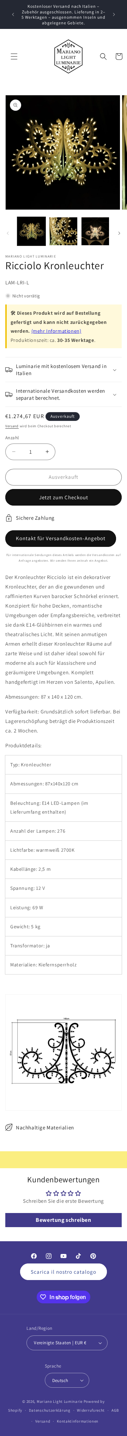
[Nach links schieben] (8, 233)
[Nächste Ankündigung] (114, 14)
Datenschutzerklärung (50, 1410)
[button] (14, 56)
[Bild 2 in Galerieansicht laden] (63, 231)
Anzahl (12, 438)
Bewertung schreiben (63, 1220)
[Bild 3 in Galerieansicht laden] (95, 231)
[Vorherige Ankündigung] (13, 14)
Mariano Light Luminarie (60, 1401)
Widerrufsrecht (91, 1410)
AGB (115, 1410)
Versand (12, 426)
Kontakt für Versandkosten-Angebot (60, 538)
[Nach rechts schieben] (119, 233)
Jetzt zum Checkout (63, 497)
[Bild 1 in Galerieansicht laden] (31, 231)
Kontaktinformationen (77, 1421)
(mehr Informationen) (56, 330)
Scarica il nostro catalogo (63, 1271)
